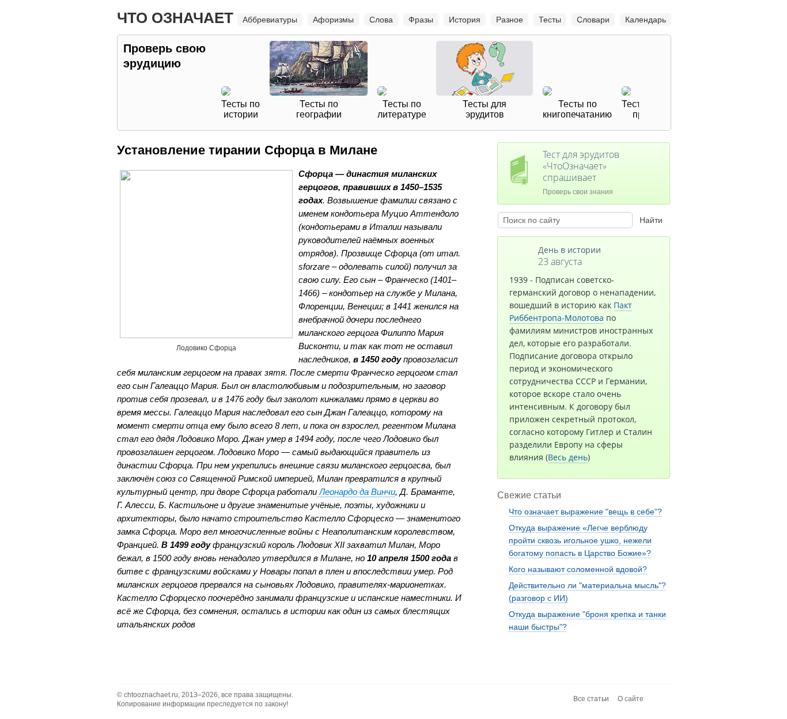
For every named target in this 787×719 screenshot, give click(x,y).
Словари (593, 19)
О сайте (631, 699)
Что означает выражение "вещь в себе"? (585, 511)
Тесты (550, 19)
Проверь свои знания (581, 172)
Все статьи (591, 699)
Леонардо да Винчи (356, 492)
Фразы (420, 19)
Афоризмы (333, 19)
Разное (509, 19)
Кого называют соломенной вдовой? (578, 569)
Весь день (568, 457)
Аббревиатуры (270, 19)
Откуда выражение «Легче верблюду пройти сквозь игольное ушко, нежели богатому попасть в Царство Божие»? (580, 540)
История (464, 19)
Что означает (175, 18)
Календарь (645, 19)
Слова (381, 19)
